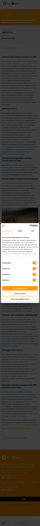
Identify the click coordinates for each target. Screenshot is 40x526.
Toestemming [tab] (7, 231)
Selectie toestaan (20, 293)
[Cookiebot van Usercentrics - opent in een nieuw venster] (30, 226)
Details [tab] (20, 231)
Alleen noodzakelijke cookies (20, 299)
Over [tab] (32, 231)
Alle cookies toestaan (20, 288)
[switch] (35, 268)
